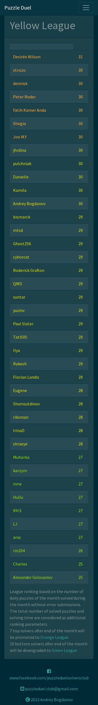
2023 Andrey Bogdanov (51, 699)
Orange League (54, 637)
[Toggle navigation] (86, 7)
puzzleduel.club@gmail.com (51, 688)
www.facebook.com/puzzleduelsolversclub (49, 677)
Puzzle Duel (17, 7)
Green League (64, 650)
